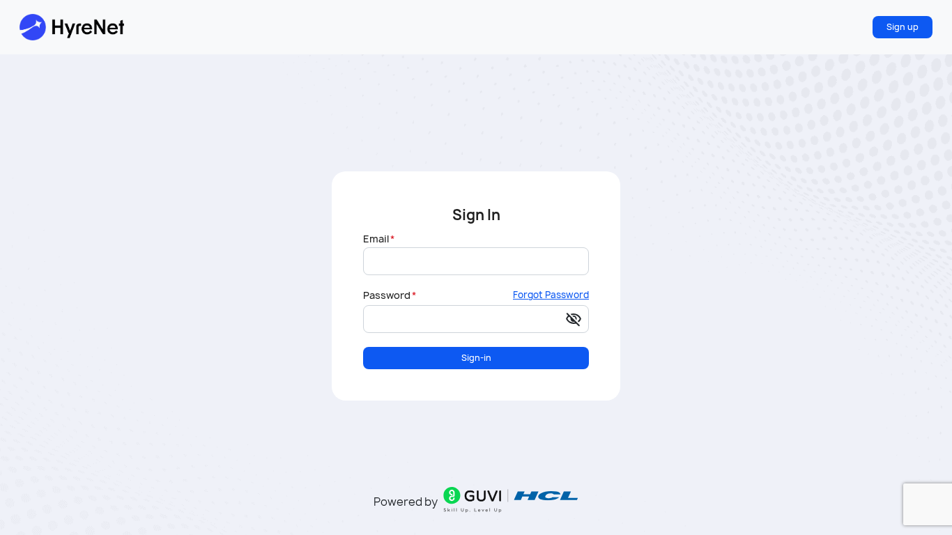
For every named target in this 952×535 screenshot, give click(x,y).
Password (386, 295)
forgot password (551, 295)
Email (376, 239)
